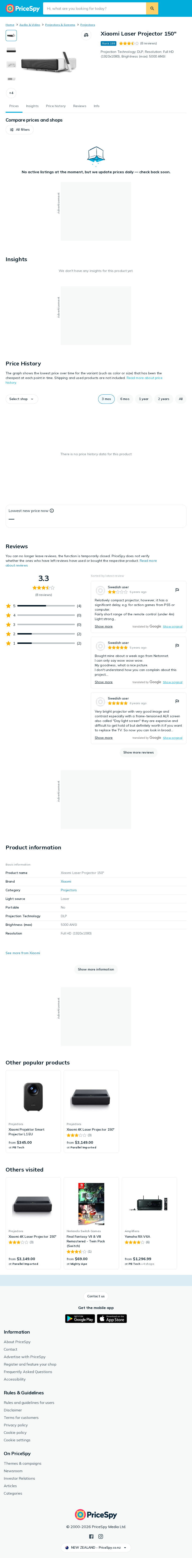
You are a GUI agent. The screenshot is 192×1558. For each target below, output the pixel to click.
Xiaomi (66, 881)
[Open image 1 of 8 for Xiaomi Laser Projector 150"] (49, 64)
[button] (11, 93)
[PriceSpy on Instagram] (100, 1536)
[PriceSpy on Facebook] (91, 1536)
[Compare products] (86, 35)
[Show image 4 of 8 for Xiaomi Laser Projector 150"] (11, 79)
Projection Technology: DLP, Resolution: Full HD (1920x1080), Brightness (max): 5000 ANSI (137, 54)
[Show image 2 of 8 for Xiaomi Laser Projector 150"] (11, 50)
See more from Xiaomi (23, 953)
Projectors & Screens (60, 24)
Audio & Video (29, 24)
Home (10, 24)
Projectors (87, 24)
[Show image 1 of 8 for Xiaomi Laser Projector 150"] (11, 35)
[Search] (152, 8)
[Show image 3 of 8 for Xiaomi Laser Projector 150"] (11, 64)
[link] (138, 607)
